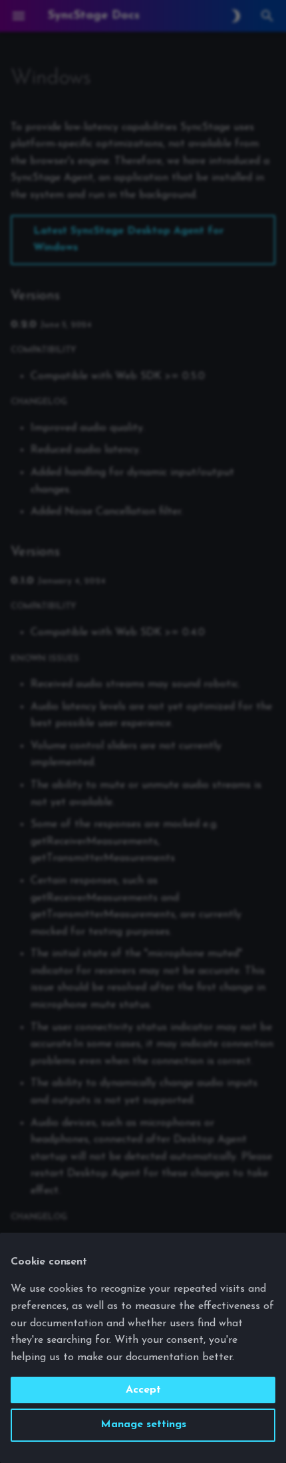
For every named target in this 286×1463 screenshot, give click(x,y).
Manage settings (143, 1424)
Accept (143, 1390)
